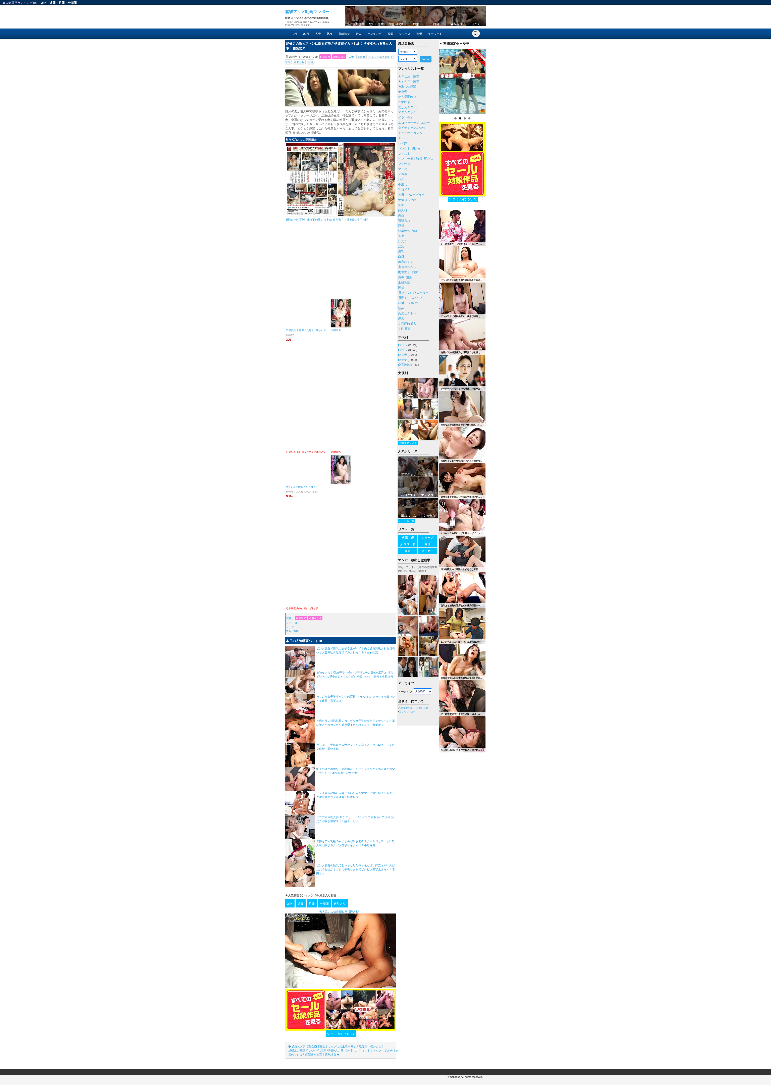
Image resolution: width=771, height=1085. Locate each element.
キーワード (435, 34)
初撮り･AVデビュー (411, 194)
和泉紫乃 (325, 56)
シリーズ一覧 (406, 521)
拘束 (401, 236)
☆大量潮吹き (407, 96)
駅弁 (401, 308)
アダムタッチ (407, 112)
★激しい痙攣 (407, 86)
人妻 (318, 34)
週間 (53, 2)
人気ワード (407, 544)
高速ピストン (407, 313)
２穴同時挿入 (407, 323)
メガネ (402, 174)
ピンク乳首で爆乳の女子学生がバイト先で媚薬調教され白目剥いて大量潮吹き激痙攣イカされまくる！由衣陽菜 (355, 650)
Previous (432, 80)
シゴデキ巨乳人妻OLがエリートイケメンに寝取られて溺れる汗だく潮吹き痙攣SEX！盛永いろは (356, 819)
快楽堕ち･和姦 (408, 231)
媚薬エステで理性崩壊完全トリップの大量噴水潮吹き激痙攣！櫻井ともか (337, 1046)
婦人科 (402, 210)
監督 (289, 631)
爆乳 (401, 251)
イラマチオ (405, 117)
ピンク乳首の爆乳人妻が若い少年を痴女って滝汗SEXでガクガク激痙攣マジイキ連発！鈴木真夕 (355, 795)
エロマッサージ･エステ (414, 122)
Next (493, 80)
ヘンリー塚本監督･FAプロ (415, 158)
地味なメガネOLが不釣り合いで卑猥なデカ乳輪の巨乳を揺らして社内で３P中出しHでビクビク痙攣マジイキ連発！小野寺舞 (356, 674)
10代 (294, 34)
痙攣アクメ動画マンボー (307, 11)
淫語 (401, 246)
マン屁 (402, 169)
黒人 (401, 318)
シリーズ (404, 34)
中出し (402, 184)
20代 (306, 34)
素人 (358, 34)
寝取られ (299, 62)
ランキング (374, 34)
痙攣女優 (408, 537)
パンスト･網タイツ (411, 148)
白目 (310, 62)
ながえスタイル (408, 107)
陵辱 (401, 287)
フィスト (404, 153)
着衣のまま (405, 261)
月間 (62, 2)
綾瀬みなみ (339, 56)
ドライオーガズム (410, 133)
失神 (401, 205)
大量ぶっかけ (407, 200)
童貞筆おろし (407, 266)
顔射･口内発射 (408, 303)
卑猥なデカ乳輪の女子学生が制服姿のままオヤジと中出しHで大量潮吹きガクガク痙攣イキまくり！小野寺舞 (355, 843)
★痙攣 (361, 56)
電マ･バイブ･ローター (413, 292)
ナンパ (402, 138)
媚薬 (401, 215)
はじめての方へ (407, 711)
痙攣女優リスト (408, 442)
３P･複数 (404, 328)
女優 (419, 34)
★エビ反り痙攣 (408, 76)
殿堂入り (340, 903)
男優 (296, 631)
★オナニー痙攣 (408, 81)
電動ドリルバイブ (410, 297)
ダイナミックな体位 (411, 127)
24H (44, 2)
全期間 (72, 2)
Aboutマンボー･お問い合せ (413, 708)
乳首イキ (404, 189)
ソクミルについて (341, 1033)
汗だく (402, 241)
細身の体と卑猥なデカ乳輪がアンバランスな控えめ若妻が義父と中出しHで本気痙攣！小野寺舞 (355, 771)
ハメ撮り (404, 143)
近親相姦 (404, 282)
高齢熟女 (344, 34)
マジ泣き (404, 163)
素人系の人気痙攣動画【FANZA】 (340, 911)
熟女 (329, 34)
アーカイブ (405, 691)
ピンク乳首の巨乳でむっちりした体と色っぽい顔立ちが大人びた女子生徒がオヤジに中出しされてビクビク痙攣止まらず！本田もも (355, 869)
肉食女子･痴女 (408, 272)
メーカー (291, 627)
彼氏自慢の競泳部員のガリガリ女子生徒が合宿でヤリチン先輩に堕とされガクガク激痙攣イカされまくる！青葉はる (355, 723)
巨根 (401, 225)
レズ (401, 179)
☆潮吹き (404, 102)
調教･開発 (405, 277)
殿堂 (390, 34)
